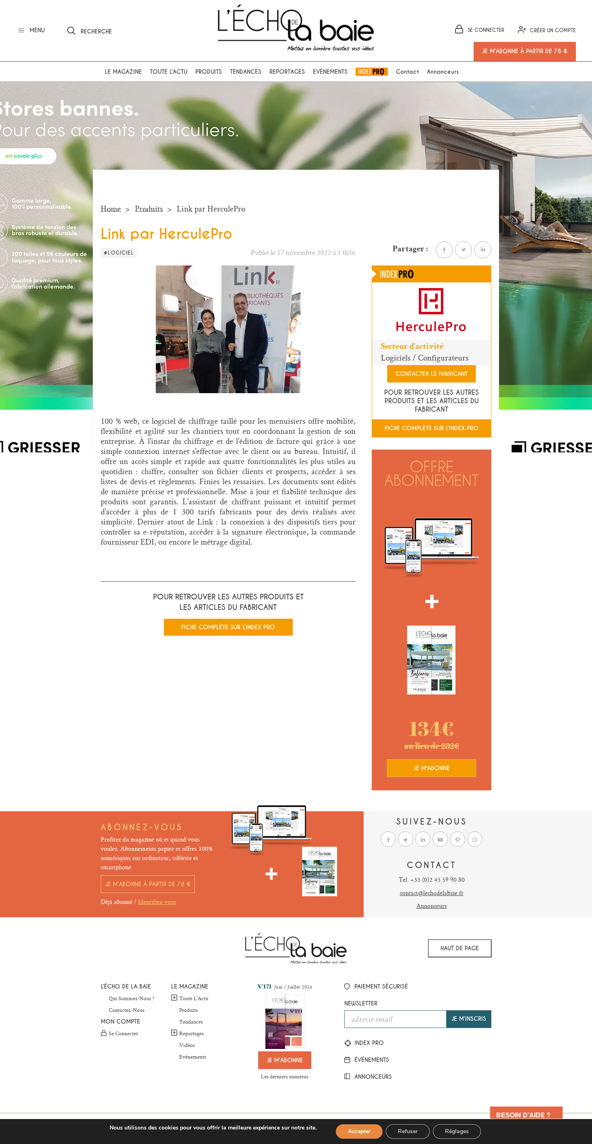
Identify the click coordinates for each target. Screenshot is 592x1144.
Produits (208, 71)
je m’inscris (468, 1018)
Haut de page (460, 948)
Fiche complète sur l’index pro (228, 627)
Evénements (330, 71)
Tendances (245, 71)
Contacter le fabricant (431, 373)
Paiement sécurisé (380, 986)
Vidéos (187, 1045)
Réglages (457, 1131)
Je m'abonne (432, 768)
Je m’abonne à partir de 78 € (147, 884)
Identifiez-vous (157, 901)
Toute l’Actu (193, 998)
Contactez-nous (127, 1010)
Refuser (408, 1131)
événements (370, 1060)
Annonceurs (443, 71)
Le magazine (123, 71)
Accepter (359, 1131)
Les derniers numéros (284, 1076)
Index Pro (372, 72)
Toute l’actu (168, 71)
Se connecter (123, 1033)
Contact (407, 71)
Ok (199, 29)
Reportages (287, 71)
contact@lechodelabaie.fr (432, 893)
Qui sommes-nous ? (131, 998)
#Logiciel (118, 253)
